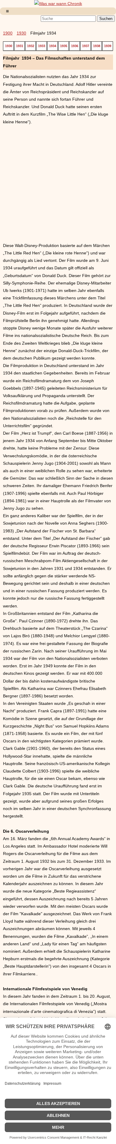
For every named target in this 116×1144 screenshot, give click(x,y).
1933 (41, 46)
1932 (30, 46)
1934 (52, 46)
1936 (74, 46)
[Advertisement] (58, 184)
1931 (19, 46)
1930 (21, 33)
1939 (107, 46)
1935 (63, 46)
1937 (85, 46)
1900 (7, 33)
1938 (96, 46)
